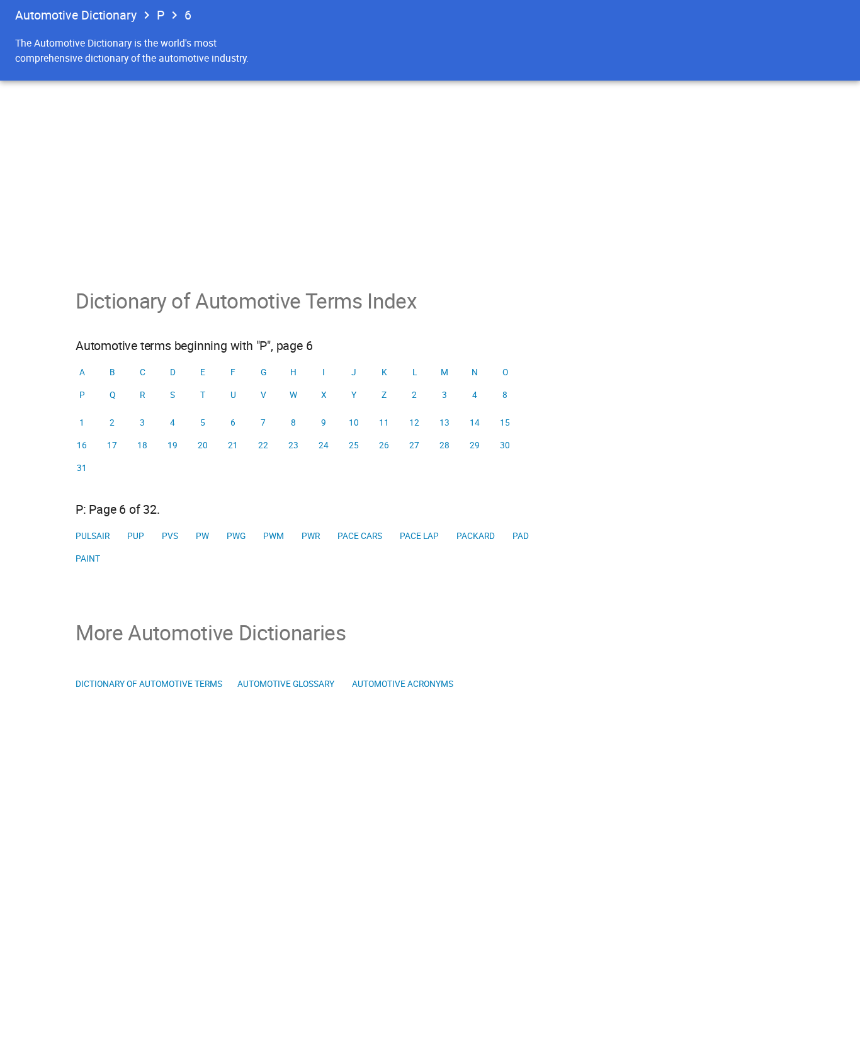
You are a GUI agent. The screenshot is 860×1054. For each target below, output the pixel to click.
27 (414, 445)
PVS (170, 535)
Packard (475, 535)
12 (414, 422)
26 (384, 445)
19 (172, 445)
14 (475, 422)
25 (354, 445)
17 (112, 445)
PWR (311, 535)
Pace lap (419, 535)
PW (202, 535)
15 (505, 422)
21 (233, 445)
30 (505, 445)
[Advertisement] (430, 175)
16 (82, 445)
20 (203, 445)
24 (324, 445)
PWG (236, 535)
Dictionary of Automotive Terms (149, 683)
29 (475, 445)
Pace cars (359, 535)
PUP (135, 535)
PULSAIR (93, 535)
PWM (273, 535)
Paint (88, 558)
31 (82, 467)
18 (142, 445)
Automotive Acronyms (402, 683)
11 (384, 422)
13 (444, 422)
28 (444, 445)
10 (354, 422)
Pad (520, 535)
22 (263, 445)
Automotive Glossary (285, 683)
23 (293, 445)
